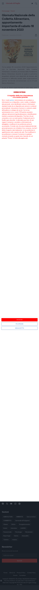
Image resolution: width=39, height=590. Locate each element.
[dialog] (19, 295)
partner (12, 100)
